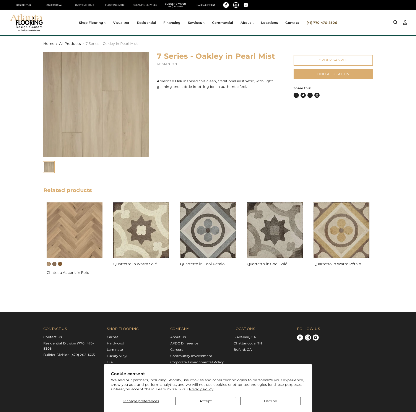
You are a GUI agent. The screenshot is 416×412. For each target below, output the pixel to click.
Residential (146, 23)
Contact (292, 23)
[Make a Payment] (206, 5)
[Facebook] (226, 5)
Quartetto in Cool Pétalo (202, 264)
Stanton (169, 64)
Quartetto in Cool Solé (267, 264)
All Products (70, 44)
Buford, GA (243, 349)
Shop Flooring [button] (91, 23)
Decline (270, 401)
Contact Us (52, 337)
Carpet (112, 337)
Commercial (222, 23)
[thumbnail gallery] (48, 167)
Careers (176, 349)
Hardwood (115, 343)
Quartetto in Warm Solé (135, 264)
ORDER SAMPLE (333, 60)
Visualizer (121, 23)
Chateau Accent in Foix (68, 272)
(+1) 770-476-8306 (322, 23)
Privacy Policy (201, 389)
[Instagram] (236, 5)
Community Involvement (191, 356)
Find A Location (333, 74)
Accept (206, 401)
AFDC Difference (184, 343)
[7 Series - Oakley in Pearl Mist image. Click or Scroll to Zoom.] (96, 104)
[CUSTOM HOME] (84, 5)
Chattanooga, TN (248, 343)
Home (48, 44)
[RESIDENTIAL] (24, 5)
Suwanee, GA (245, 337)
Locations (269, 23)
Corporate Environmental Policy (197, 362)
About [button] (246, 23)
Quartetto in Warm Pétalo (337, 264)
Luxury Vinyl (117, 356)
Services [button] (195, 23)
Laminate (115, 349)
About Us (178, 337)
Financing (171, 23)
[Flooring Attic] (115, 5)
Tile (110, 362)
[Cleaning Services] (145, 5)
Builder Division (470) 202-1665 (69, 355)
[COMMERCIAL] (54, 5)
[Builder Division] (175, 5)
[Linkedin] (246, 5)
